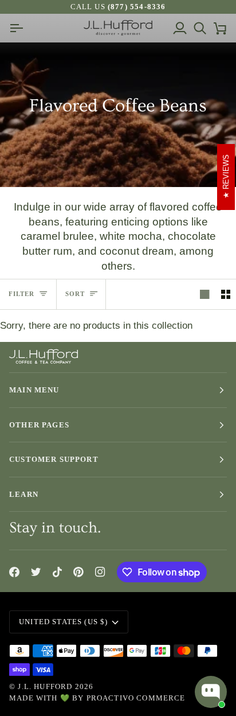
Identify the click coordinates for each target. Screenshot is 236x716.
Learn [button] (23, 494)
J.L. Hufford (45, 686)
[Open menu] (19, 28)
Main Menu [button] (34, 390)
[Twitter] (36, 572)
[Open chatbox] (211, 692)
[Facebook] (14, 572)
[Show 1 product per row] (204, 294)
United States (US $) (63, 621)
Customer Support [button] (54, 459)
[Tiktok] (57, 572)
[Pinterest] (78, 572)
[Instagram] (100, 572)
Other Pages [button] (39, 425)
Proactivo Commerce (136, 698)
